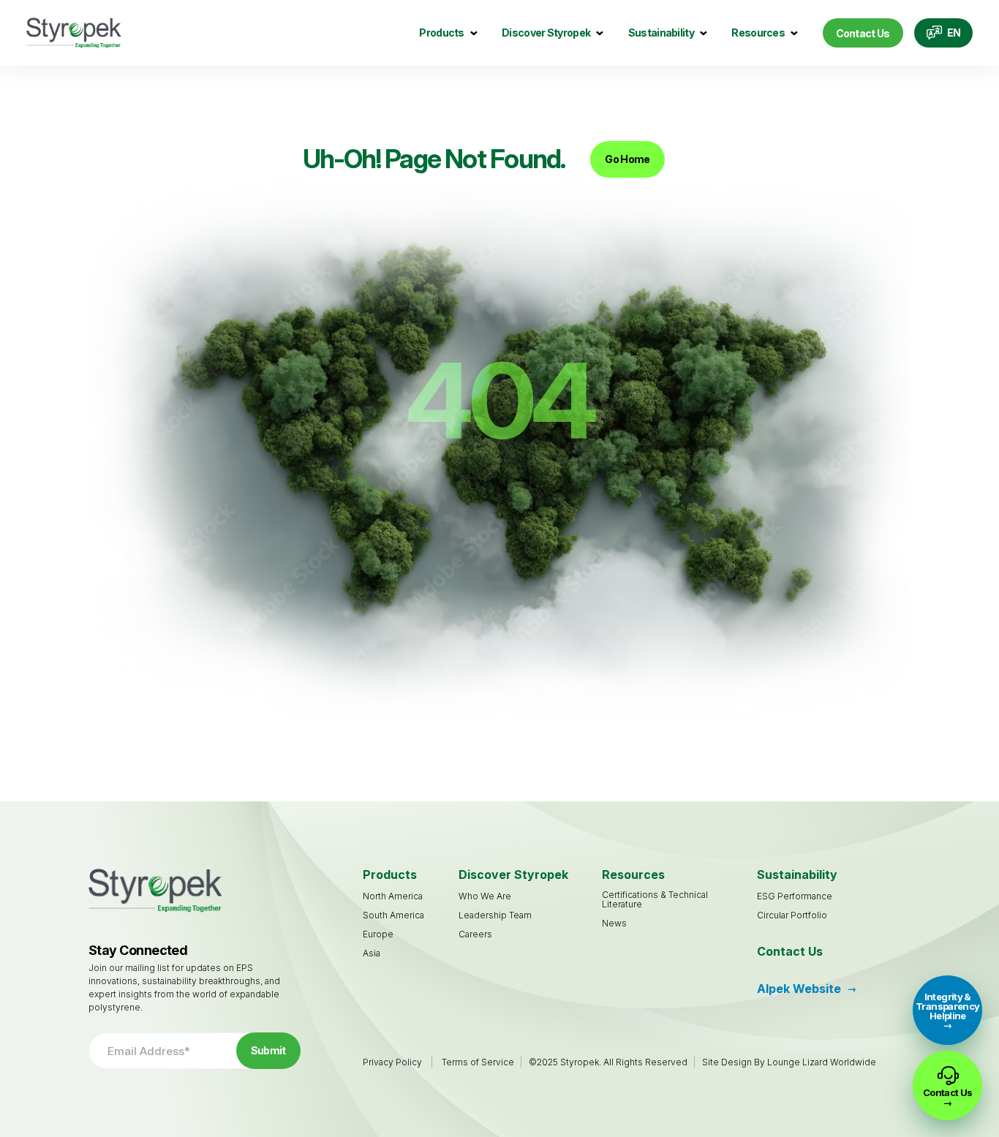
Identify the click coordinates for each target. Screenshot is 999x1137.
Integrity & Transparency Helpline (947, 1006)
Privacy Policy (392, 1062)
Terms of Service (478, 1062)
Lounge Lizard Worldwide (821, 1062)
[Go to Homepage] (74, 33)
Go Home (627, 159)
